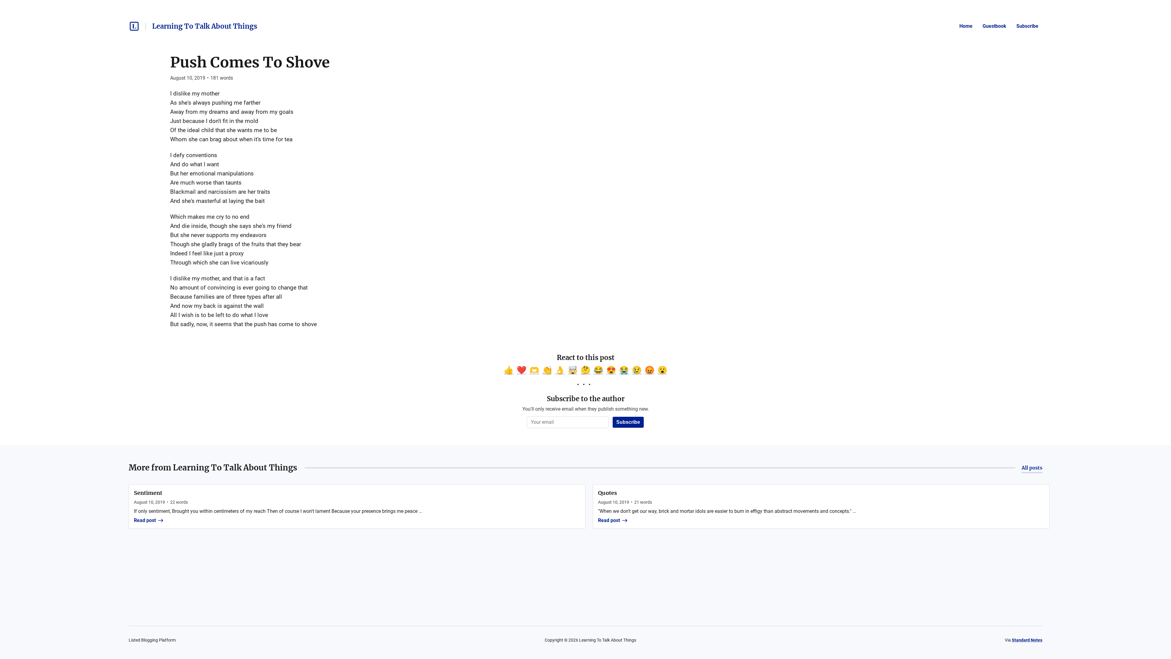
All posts (1032, 468)
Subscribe (1027, 26)
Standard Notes (1027, 640)
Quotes (607, 492)
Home (965, 26)
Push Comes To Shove (250, 62)
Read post (145, 520)
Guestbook (994, 26)
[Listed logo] (134, 26)
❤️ (521, 370)
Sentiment (148, 492)
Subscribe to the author (586, 398)
